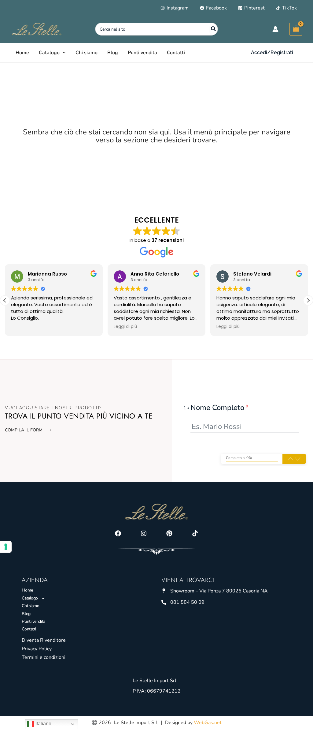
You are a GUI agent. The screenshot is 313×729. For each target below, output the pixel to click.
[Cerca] (214, 29)
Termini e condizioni (43, 657)
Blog (26, 614)
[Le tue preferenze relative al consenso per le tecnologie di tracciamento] (6, 547)
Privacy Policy (37, 648)
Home (27, 590)
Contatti (29, 629)
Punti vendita (33, 621)
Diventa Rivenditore (44, 640)
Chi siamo (30, 606)
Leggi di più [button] (125, 326)
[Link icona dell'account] (275, 29)
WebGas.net (208, 722)
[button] (63, 52)
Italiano (42, 723)
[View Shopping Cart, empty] (295, 29)
